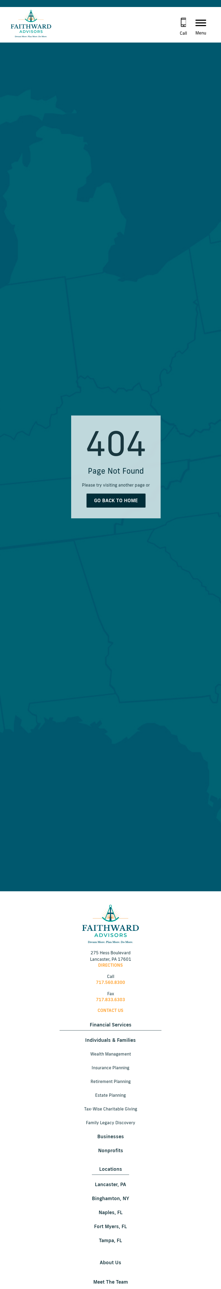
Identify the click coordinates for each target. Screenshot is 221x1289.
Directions (110, 965)
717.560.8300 (110, 982)
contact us (110, 1010)
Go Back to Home (116, 500)
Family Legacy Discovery (110, 1122)
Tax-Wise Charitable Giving (110, 1109)
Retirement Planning (111, 1081)
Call (183, 33)
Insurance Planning (110, 1067)
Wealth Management (110, 1054)
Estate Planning (110, 1095)
